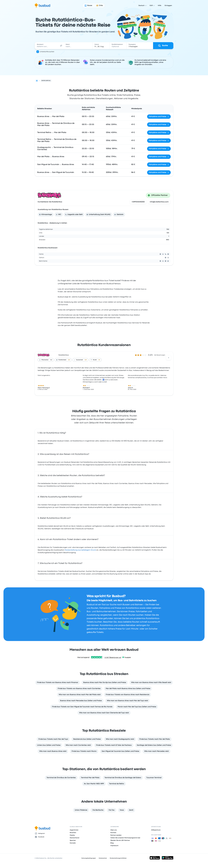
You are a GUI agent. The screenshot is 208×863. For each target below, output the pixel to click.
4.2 (51, 359)
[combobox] (47, 46)
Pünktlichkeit (62, 359)
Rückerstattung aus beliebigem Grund (80, 550)
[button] (61, 46)
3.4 (69, 359)
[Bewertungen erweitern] (168, 357)
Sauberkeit (79, 359)
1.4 (99, 359)
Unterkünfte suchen (47, 51)
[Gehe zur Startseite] (42, 5)
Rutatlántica (63, 355)
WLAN (95, 359)
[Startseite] (37, 81)
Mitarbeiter (45, 359)
